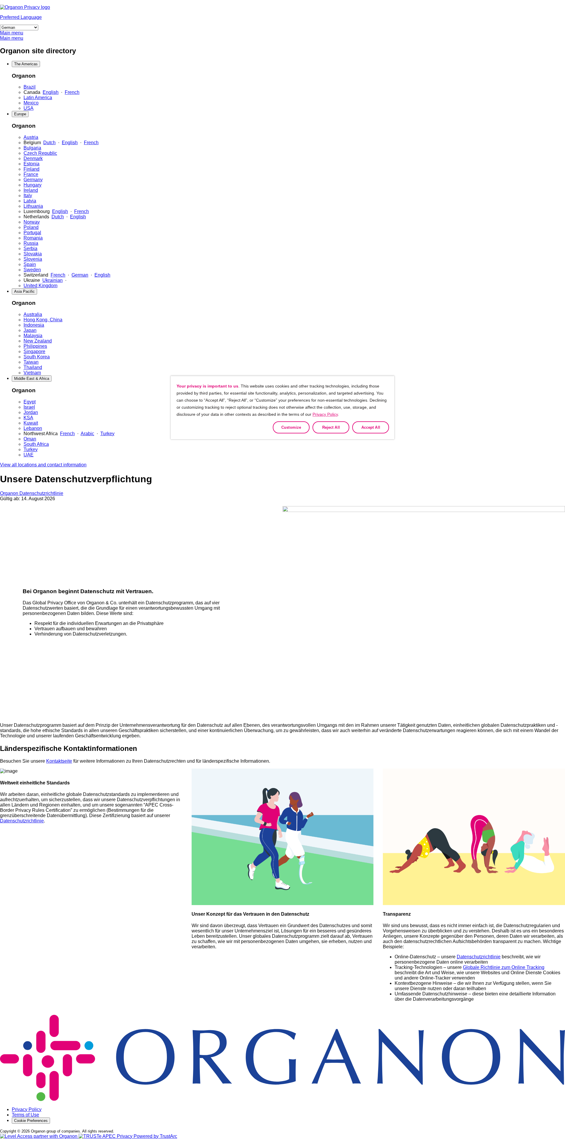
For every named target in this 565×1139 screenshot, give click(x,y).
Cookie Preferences (31, 1120)
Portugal (32, 232)
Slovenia (33, 259)
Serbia (30, 248)
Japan (30, 330)
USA (29, 108)
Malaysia (33, 335)
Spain (30, 264)
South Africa (36, 444)
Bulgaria (32, 147)
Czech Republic (40, 153)
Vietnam (32, 372)
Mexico (31, 102)
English (51, 92)
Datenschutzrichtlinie (22, 820)
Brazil (30, 86)
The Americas (26, 64)
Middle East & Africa (31, 378)
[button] (128, 1136)
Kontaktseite (59, 761)
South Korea (37, 356)
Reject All (331, 427)
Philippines (35, 346)
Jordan (31, 412)
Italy (28, 195)
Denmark (33, 158)
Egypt (30, 401)
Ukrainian (52, 280)
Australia (33, 314)
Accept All (370, 427)
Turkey (107, 433)
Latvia (30, 200)
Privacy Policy (26, 1109)
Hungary (32, 184)
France (31, 174)
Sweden (32, 269)
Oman (30, 438)
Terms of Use (25, 1114)
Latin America (38, 97)
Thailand (33, 367)
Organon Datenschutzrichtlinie (31, 493)
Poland (31, 227)
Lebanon (33, 428)
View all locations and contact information (43, 464)
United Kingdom (40, 285)
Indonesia (34, 324)
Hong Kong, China (43, 319)
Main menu (11, 32)
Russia (31, 243)
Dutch (49, 142)
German (80, 274)
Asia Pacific (24, 291)
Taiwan (31, 362)
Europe (20, 114)
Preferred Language (21, 17)
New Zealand (38, 340)
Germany (33, 179)
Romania (33, 237)
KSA (28, 417)
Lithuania (33, 206)
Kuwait (31, 422)
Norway (32, 222)
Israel (29, 407)
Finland (31, 169)
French (72, 92)
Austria (31, 137)
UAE (29, 454)
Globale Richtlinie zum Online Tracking (503, 967)
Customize (291, 427)
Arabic (87, 433)
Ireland (31, 190)
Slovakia (33, 253)
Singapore (34, 351)
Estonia (31, 163)
